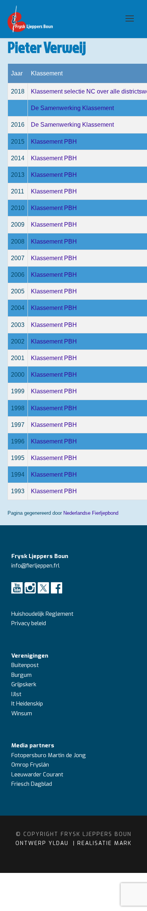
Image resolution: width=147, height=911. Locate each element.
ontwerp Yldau (43, 843)
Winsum (21, 713)
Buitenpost (25, 665)
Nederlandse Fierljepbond (90, 513)
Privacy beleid (28, 623)
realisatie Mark (104, 843)
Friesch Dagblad (32, 784)
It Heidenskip (27, 703)
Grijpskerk (23, 684)
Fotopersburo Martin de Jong (48, 755)
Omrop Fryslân (31, 764)
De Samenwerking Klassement (72, 108)
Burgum (21, 675)
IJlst (16, 694)
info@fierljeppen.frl (35, 565)
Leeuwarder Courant (38, 774)
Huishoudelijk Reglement (43, 614)
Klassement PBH (54, 141)
